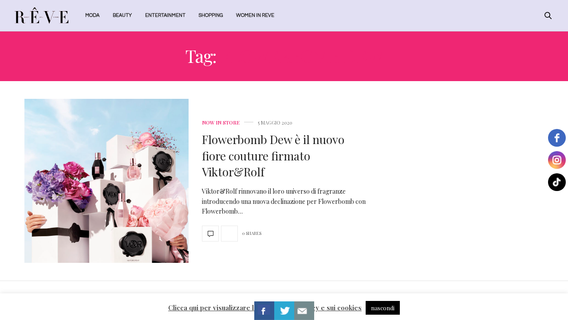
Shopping (211, 15)
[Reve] (41, 15)
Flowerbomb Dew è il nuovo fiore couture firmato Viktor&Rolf (273, 156)
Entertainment (165, 15)
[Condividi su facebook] (264, 310)
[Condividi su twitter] (284, 310)
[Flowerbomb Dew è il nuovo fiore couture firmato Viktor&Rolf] (106, 181)
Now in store (221, 122)
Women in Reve (255, 15)
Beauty (122, 15)
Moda (92, 15)
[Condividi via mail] (304, 310)
